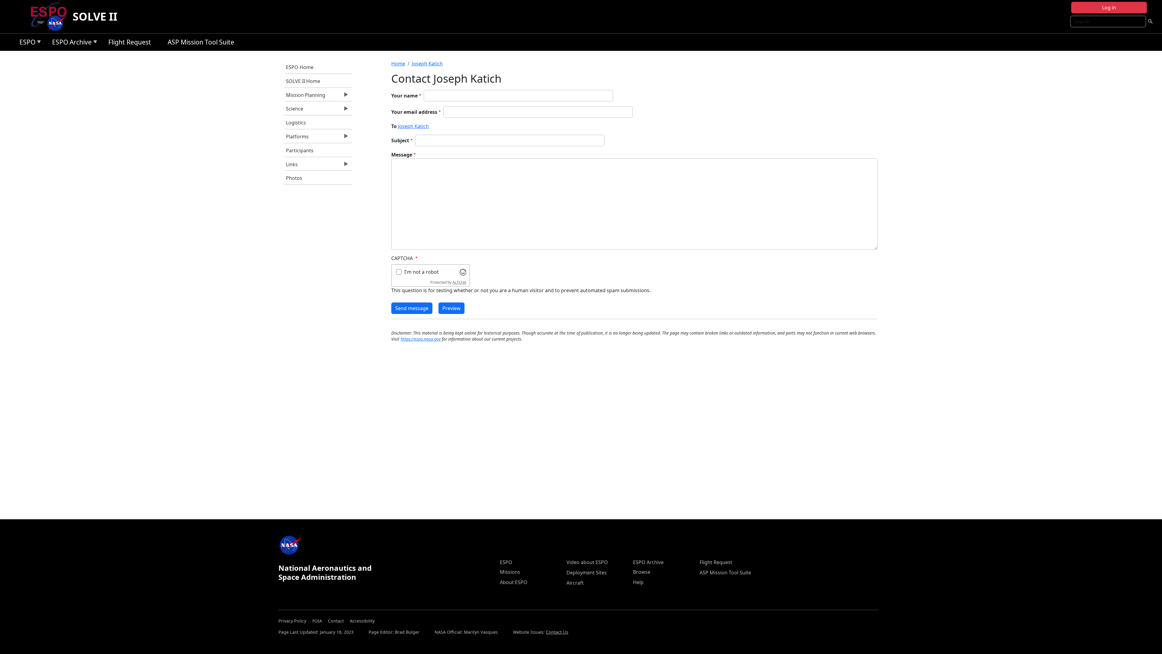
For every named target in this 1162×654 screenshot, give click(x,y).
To (394, 126)
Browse (641, 572)
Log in (1109, 7)
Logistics (296, 122)
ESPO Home (299, 67)
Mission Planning (304, 96)
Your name (404, 95)
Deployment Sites (586, 572)
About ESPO (513, 582)
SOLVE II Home (303, 81)
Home (398, 63)
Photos (294, 178)
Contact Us (557, 632)
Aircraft (575, 583)
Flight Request (129, 42)
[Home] (51, 17)
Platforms (296, 138)
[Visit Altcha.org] (463, 271)
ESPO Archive (70, 43)
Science (293, 110)
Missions (510, 572)
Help (638, 582)
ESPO (25, 43)
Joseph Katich (427, 63)
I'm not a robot (421, 272)
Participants (299, 150)
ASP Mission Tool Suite (201, 42)
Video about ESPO (587, 562)
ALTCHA (459, 282)
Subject (400, 140)
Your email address (414, 112)
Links (291, 166)
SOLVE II (95, 16)
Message (401, 154)
